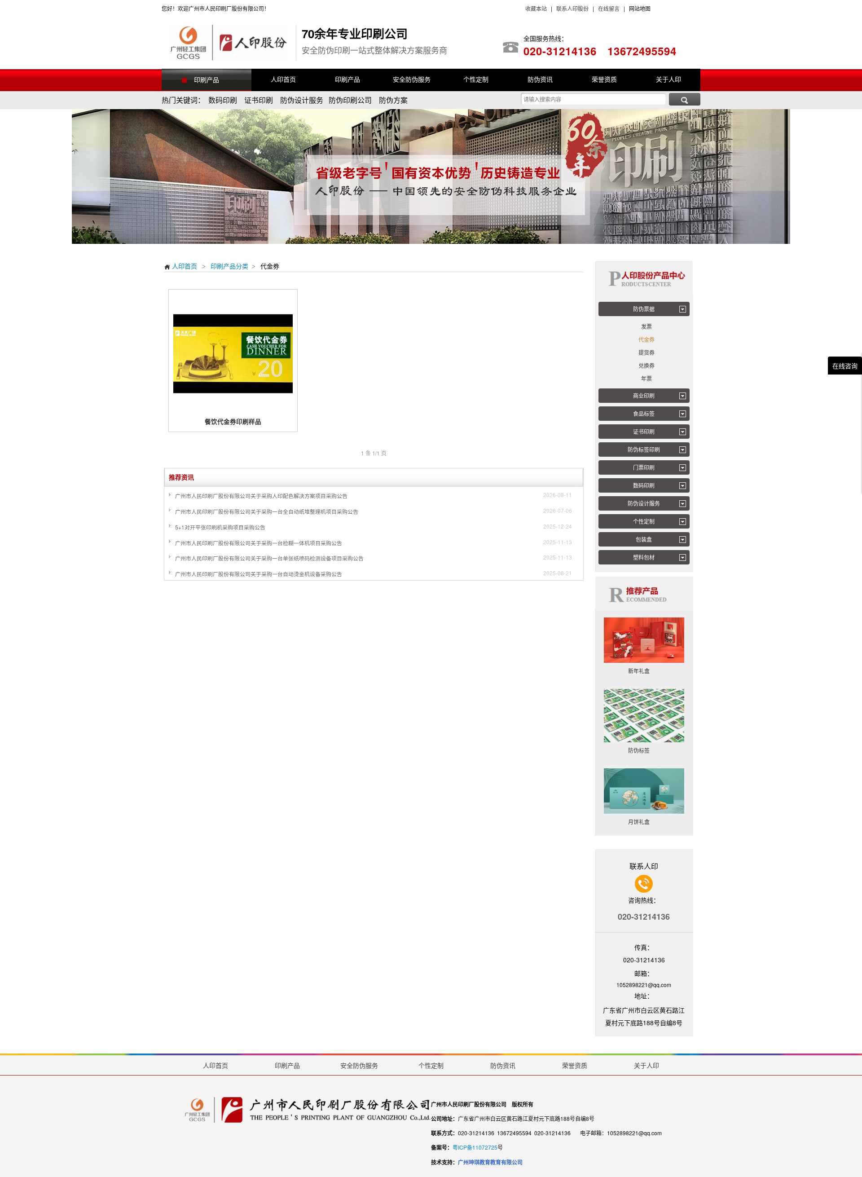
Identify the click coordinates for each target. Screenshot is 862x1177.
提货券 (646, 352)
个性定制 (644, 521)
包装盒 (644, 539)
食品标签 (644, 413)
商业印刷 (644, 395)
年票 (646, 378)
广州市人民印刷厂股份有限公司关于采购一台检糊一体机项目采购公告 (258, 543)
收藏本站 (536, 8)
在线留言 (609, 8)
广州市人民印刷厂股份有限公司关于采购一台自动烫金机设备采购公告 (258, 573)
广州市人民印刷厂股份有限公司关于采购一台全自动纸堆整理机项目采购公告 (266, 511)
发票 (646, 326)
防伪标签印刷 (644, 449)
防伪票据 (644, 309)
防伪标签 (644, 750)
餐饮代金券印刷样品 (233, 421)
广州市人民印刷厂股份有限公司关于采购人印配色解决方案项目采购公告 (261, 495)
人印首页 (180, 265)
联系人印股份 (572, 8)
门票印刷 (644, 467)
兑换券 (646, 365)
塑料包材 (644, 557)
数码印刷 (644, 485)
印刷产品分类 (229, 265)
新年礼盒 (644, 670)
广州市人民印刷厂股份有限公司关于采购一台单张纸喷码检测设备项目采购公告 (269, 558)
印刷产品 (206, 79)
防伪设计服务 (644, 503)
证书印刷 (644, 431)
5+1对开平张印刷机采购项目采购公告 (220, 527)
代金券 (646, 339)
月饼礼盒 (644, 821)
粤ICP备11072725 (475, 1147)
